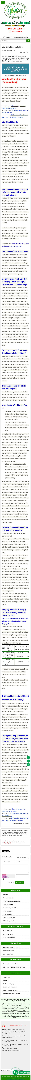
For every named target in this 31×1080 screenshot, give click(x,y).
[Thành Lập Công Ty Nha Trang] (15, 10)
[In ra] (25, 52)
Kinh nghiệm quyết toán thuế (11, 964)
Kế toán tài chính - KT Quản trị (11, 947)
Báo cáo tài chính (8, 954)
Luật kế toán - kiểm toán (10, 987)
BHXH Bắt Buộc (7, 931)
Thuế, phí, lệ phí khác (9, 917)
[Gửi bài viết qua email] (21, 52)
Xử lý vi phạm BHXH (9, 937)
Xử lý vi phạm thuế (8, 921)
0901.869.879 (24, 1073)
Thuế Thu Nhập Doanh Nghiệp (11, 901)
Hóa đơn (5, 894)
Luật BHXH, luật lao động (10, 990)
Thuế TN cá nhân (8, 904)
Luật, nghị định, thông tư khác (11, 993)
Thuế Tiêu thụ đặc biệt (9, 908)
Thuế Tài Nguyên (8, 911)
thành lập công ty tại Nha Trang (20, 1013)
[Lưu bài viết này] (28, 52)
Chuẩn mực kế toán (8, 951)
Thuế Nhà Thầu (7, 914)
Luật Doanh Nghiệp (8, 984)
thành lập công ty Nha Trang (14, 999)
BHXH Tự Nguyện (8, 934)
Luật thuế (5, 980)
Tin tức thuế (6, 977)
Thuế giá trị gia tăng (8, 898)
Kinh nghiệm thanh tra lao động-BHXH (14, 967)
